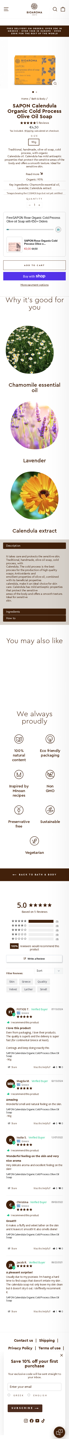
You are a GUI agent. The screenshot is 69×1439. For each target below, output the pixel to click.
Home (24, 98)
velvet (13, 989)
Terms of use (50, 1348)
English (39, 1395)
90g (33, 142)
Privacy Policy (20, 1348)
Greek (18, 1395)
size (34, 136)
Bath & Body (38, 98)
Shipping (29, 131)
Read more (32, 174)
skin (12, 981)
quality (42, 981)
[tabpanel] (34, 576)
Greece (26, 981)
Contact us (23, 1340)
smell (43, 989)
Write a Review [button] (36, 958)
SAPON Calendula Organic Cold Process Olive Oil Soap (32, 1054)
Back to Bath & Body (37, 874)
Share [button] (14, 1067)
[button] (55, 1067)
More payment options (35, 284)
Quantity (34, 199)
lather (28, 989)
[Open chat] (59, 1432)
